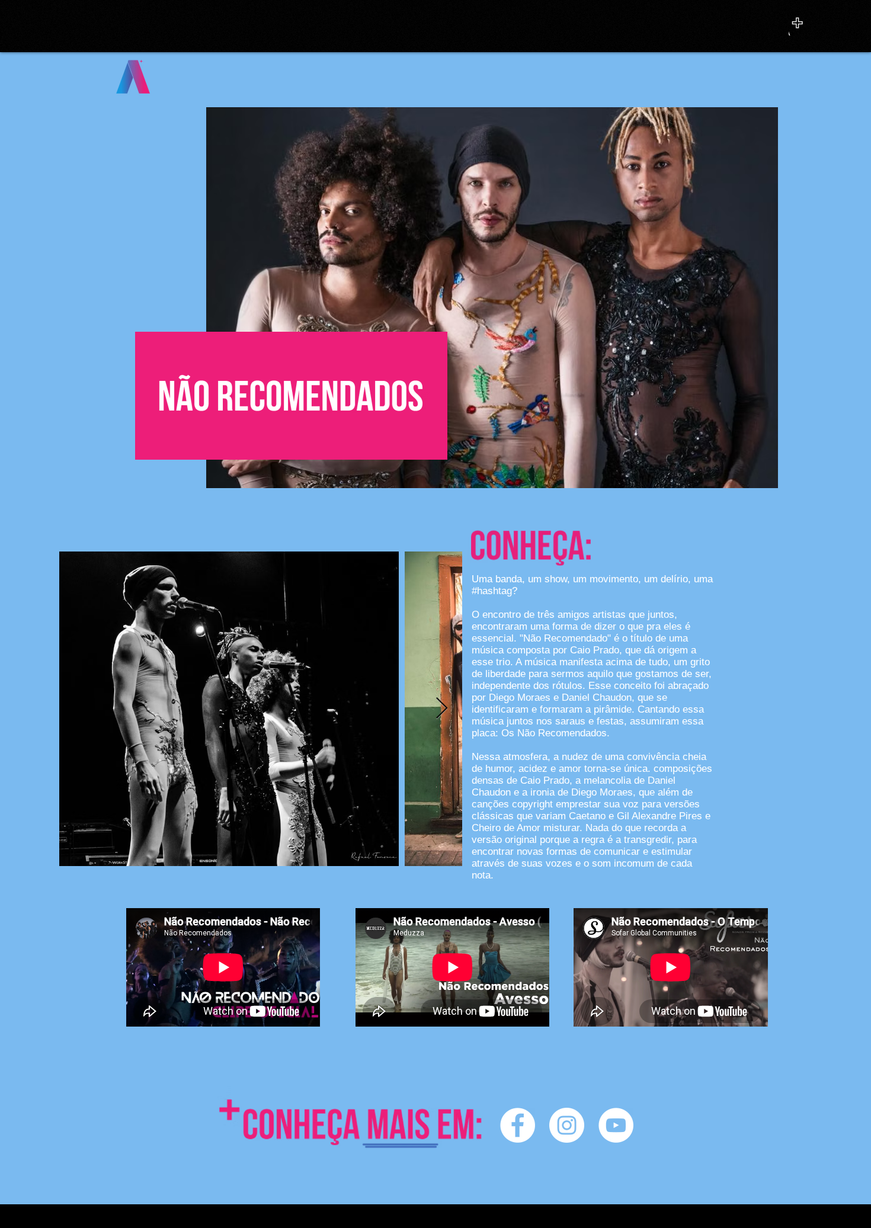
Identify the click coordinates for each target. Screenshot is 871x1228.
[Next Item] (442, 708)
